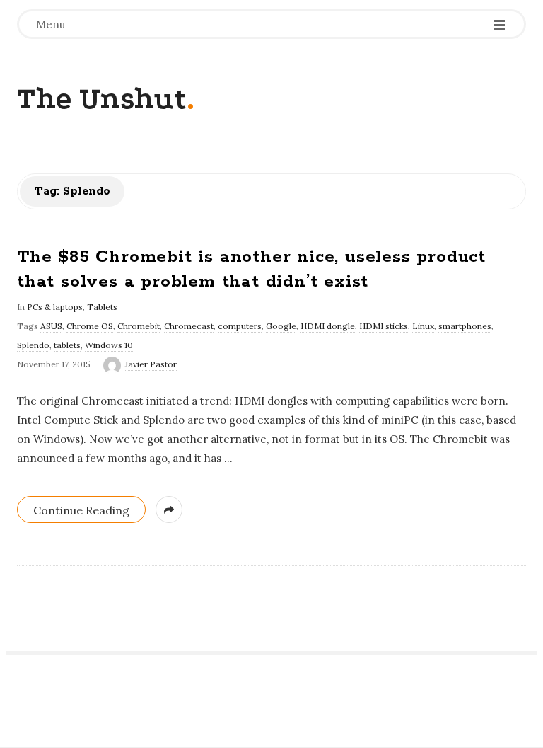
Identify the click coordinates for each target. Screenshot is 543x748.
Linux (423, 326)
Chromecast (189, 326)
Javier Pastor (151, 364)
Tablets (102, 306)
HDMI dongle (327, 326)
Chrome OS (89, 326)
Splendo (33, 345)
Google (281, 326)
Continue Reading (81, 510)
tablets (67, 345)
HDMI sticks (383, 326)
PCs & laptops (55, 306)
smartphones (464, 326)
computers (240, 326)
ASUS (51, 326)
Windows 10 (109, 345)
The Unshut (102, 98)
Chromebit (138, 326)
